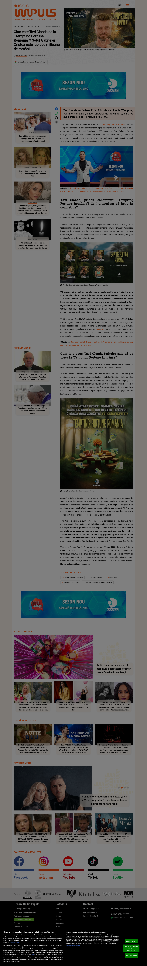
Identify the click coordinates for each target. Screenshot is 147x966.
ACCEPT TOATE (131, 941)
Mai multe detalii (14, 942)
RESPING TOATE (131, 955)
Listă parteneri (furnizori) (73, 945)
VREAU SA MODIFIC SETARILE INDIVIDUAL (131, 948)
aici (33, 954)
